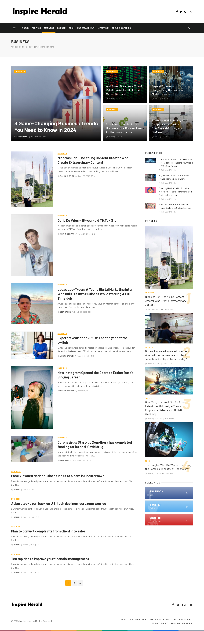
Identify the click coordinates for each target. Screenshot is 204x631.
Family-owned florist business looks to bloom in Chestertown (57, 476)
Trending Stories (121, 28)
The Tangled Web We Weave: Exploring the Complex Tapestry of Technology (168, 467)
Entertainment (86, 28)
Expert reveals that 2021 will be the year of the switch (93, 340)
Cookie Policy (163, 619)
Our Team (147, 619)
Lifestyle (103, 28)
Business (49, 28)
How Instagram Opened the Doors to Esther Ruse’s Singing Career (95, 374)
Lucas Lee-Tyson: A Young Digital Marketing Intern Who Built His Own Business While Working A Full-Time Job (96, 293)
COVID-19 (149, 347)
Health (148, 398)
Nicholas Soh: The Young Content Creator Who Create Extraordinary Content (93, 160)
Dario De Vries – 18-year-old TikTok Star (88, 220)
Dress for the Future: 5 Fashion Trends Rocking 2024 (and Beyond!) (175, 206)
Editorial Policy (182, 619)
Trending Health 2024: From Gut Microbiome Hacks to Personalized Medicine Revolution (175, 191)
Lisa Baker (65, 312)
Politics (36, 28)
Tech (71, 28)
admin (16, 489)
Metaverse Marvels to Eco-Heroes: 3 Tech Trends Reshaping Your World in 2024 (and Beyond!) (176, 162)
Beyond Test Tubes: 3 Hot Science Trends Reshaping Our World (175, 177)
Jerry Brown (66, 356)
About (124, 619)
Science (61, 28)
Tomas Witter (67, 176)
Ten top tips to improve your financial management (50, 559)
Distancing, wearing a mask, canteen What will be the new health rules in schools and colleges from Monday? (167, 355)
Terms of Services (181, 623)
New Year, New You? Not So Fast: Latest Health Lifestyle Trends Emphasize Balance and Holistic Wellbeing (165, 408)
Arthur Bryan (67, 234)
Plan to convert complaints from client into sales (48, 531)
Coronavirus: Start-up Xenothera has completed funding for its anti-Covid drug (95, 444)
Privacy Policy (160, 623)
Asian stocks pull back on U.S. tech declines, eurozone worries (58, 503)
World (25, 28)
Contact (135, 619)
